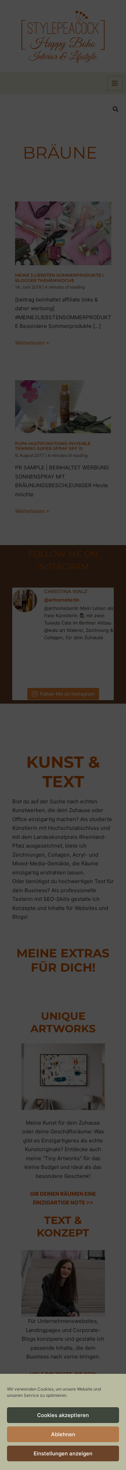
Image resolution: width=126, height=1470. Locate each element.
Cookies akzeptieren (63, 1415)
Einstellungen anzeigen (63, 1453)
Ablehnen (63, 1434)
